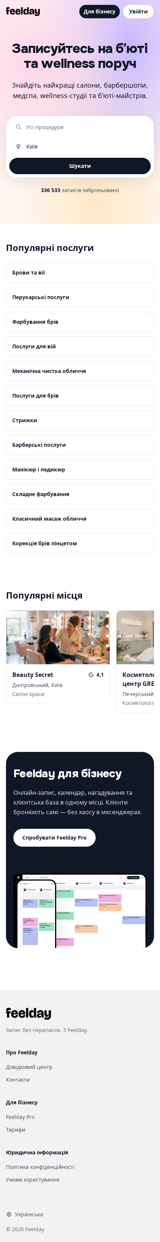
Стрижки (24, 420)
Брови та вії (28, 272)
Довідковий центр (29, 1066)
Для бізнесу (99, 11)
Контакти (18, 1079)
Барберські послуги (39, 444)
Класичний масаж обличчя (49, 518)
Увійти (138, 11)
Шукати (80, 165)
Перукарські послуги (40, 297)
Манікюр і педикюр (38, 469)
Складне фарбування (40, 494)
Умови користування (33, 1179)
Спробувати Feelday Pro (54, 837)
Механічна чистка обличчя (49, 370)
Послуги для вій (34, 346)
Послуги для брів (35, 395)
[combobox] (85, 127)
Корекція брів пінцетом (44, 543)
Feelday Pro (20, 1116)
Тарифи (15, 1129)
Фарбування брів (35, 321)
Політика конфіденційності (40, 1166)
